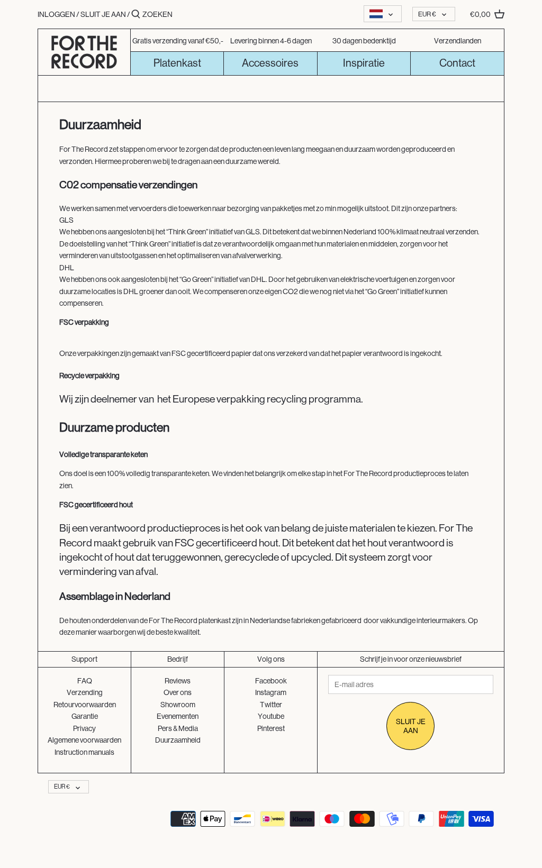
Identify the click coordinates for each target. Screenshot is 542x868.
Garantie (84, 716)
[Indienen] (135, 14)
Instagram (270, 692)
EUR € (427, 14)
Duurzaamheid (178, 740)
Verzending (85, 692)
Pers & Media (178, 728)
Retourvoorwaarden (84, 704)
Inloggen (56, 14)
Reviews (178, 681)
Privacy (84, 728)
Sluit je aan (103, 14)
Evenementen (177, 716)
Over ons (178, 692)
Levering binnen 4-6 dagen (271, 40)
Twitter (271, 704)
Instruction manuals (84, 752)
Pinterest (271, 728)
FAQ (84, 681)
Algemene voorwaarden (84, 740)
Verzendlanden (457, 40)
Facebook (271, 681)
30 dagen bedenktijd (364, 40)
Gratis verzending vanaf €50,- (177, 40)
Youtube (271, 716)
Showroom (177, 704)
